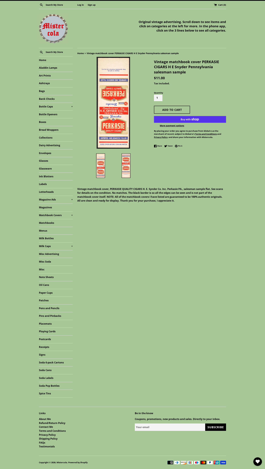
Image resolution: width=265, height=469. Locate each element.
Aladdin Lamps (48, 67)
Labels (43, 184)
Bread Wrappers (48, 130)
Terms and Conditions (52, 431)
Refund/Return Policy (52, 423)
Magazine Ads (56, 199)
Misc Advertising (49, 254)
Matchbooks (46, 223)
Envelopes (45, 153)
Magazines (45, 207)
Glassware (45, 168)
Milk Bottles (46, 238)
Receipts (44, 347)
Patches (44, 300)
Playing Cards (47, 331)
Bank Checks (47, 99)
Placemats (45, 323)
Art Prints (45, 75)
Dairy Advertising (49, 145)
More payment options (172, 125)
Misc (41, 269)
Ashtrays (44, 83)
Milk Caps (56, 246)
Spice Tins (45, 393)
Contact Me (46, 427)
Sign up (92, 4)
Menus (43, 230)
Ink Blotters (46, 176)
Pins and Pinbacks (50, 316)
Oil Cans (44, 285)
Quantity (158, 92)
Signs (42, 354)
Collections (45, 137)
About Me (45, 419)
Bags (42, 91)
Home (42, 60)
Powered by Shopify (78, 462)
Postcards (45, 339)
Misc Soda (45, 261)
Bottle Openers (48, 114)
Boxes (42, 122)
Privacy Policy (47, 435)
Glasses (43, 160)
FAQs (42, 442)
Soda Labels (46, 378)
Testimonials (47, 446)
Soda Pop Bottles (49, 385)
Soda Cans (45, 370)
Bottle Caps (56, 106)
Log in (80, 4)
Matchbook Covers (56, 215)
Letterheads (46, 192)
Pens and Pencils (49, 308)
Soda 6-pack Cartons (51, 362)
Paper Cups (46, 292)
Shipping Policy (48, 438)
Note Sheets (46, 277)
